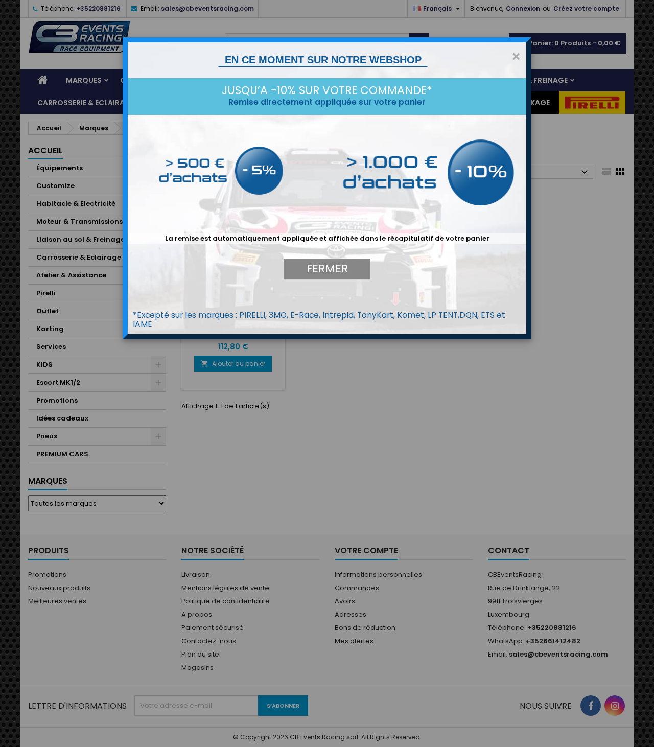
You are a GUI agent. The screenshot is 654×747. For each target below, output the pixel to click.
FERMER (327, 268)
